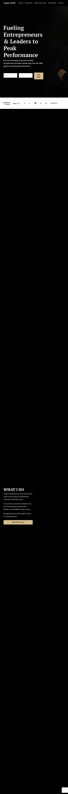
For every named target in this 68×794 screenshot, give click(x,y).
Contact (61, 3)
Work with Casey (40, 3)
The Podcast (52, 3)
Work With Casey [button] (18, 522)
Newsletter (29, 3)
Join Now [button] (38, 76)
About (21, 3)
